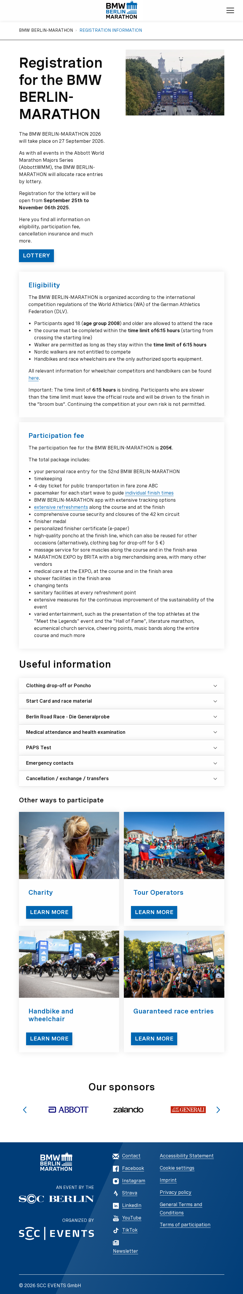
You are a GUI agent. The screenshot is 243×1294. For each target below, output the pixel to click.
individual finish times (149, 493)
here (33, 378)
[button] (25, 1110)
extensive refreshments (61, 507)
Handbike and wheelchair (50, 1015)
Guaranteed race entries (173, 1011)
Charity (40, 892)
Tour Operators (158, 892)
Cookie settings (177, 1168)
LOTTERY (36, 255)
